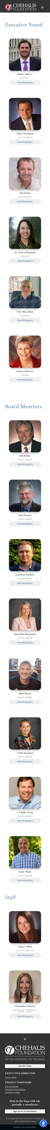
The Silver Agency (29, 1127)
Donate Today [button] (25, 1066)
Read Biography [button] (25, 82)
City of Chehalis (11, 1086)
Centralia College (12, 1092)
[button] (42, 7)
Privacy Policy (31, 1121)
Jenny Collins (10, 1077)
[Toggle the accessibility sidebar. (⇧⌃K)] (43, 1123)
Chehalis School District (15, 1089)
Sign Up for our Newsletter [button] (25, 1111)
